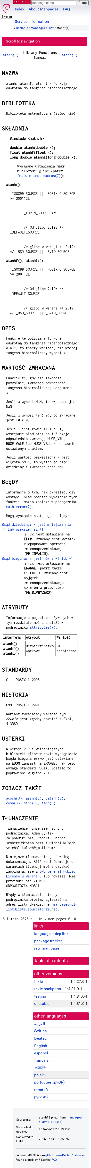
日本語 (40, 1067)
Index (19, 9)
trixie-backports (47, 988)
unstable (22, 28)
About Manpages (43, 9)
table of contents (51, 960)
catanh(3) (54, 798)
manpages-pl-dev (42, 28)
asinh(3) (33, 798)
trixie (38, 981)
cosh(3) (13, 803)
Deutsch (41, 1038)
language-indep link (51, 933)
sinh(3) (31, 803)
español (41, 1053)
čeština (40, 1031)
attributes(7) (42, 627)
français (41, 1060)
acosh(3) (14, 798)
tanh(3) (48, 803)
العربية (39, 1023)
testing (40, 996)
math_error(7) (19, 507)
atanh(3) (10, 55)
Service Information (32, 21)
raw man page (46, 948)
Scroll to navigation (23, 41)
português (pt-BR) (49, 1082)
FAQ (66, 9)
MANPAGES (21, 1)
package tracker (48, 941)
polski (39, 1075)
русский (41, 1097)
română (41, 1089)
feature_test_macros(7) (39, 176)
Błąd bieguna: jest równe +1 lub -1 (37, 558)
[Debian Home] (6, 10)
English (40, 1045)
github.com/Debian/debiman (65, 1155)
